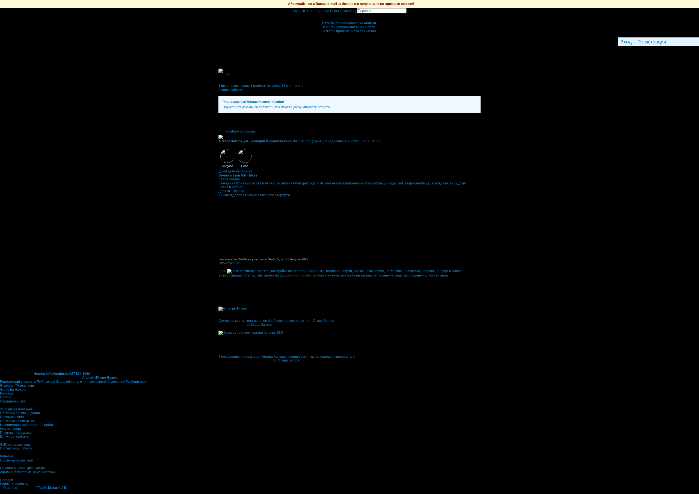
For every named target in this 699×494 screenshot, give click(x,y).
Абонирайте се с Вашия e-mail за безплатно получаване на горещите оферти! (351, 4)
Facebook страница (240, 131)
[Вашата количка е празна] (349, 15)
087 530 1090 (79, 374)
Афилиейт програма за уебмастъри (28, 472)
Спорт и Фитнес (319, 183)
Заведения (226, 183)
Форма (39, 374)
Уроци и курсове (389, 183)
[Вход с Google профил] (697, 41)
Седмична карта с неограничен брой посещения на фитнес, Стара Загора (276, 321)
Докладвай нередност (235, 171)
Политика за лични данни (20, 413)
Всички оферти (11, 429)
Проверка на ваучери (16, 460)
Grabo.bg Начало (13, 390)
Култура (300, 183)
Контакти (7, 393)
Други (461, 183)
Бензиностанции (364, 183)
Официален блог (13, 401)
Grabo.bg (10, 488)
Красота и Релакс (262, 183)
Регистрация (652, 42)
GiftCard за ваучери (15, 444)
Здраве (442, 183)
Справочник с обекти (16, 448)
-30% (222, 271)
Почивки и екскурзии (16, 433)
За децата (429, 183)
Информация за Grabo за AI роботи (27, 425)
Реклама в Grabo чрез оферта (23, 468)
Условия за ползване (16, 409)
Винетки (6, 456)
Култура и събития (14, 437)
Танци (452, 183)
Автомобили (341, 183)
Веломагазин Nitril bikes (237, 175)
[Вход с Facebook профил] (682, 41)
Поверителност (12, 417)
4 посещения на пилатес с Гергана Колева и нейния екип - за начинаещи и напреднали (286, 356)
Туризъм (241, 183)
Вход (626, 42)
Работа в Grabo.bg (14, 484)
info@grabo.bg (57, 374)
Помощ (5, 397)
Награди (6, 480)
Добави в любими (231, 191)
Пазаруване (411, 183)
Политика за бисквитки (17, 421)
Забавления (285, 183)
